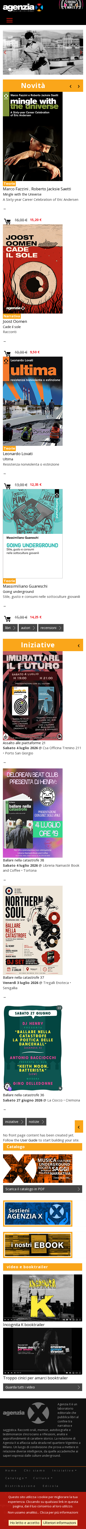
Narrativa (12, 316)
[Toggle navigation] (9, 20)
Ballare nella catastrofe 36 (23, 1095)
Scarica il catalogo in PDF (25, 1189)
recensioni (48, 627)
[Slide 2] (14, 69)
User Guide (29, 1140)
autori (25, 627)
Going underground (18, 591)
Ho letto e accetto (24, 1522)
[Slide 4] (22, 69)
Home (11, 1470)
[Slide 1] (9, 69)
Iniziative (38, 644)
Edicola (51, 1486)
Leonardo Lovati (18, 453)
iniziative (11, 1121)
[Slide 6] (31, 69)
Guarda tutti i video (20, 1387)
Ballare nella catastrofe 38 (23, 860)
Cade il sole (12, 326)
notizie (34, 1121)
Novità (33, 85)
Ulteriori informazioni (59, 1522)
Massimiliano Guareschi (25, 586)
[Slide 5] (27, 69)
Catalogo (15, 1478)
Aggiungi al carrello (7, 221)
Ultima (8, 459)
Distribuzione (20, 1486)
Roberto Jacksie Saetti (51, 189)
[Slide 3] (18, 69)
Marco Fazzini (15, 189)
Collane (41, 1478)
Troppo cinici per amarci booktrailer (35, 1378)
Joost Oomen (15, 321)
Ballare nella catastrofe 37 (23, 977)
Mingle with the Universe (22, 194)
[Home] (23, 7)
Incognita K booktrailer (24, 1324)
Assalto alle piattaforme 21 (24, 743)
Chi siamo (35, 1470)
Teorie (9, 183)
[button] (5, 52)
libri (8, 627)
